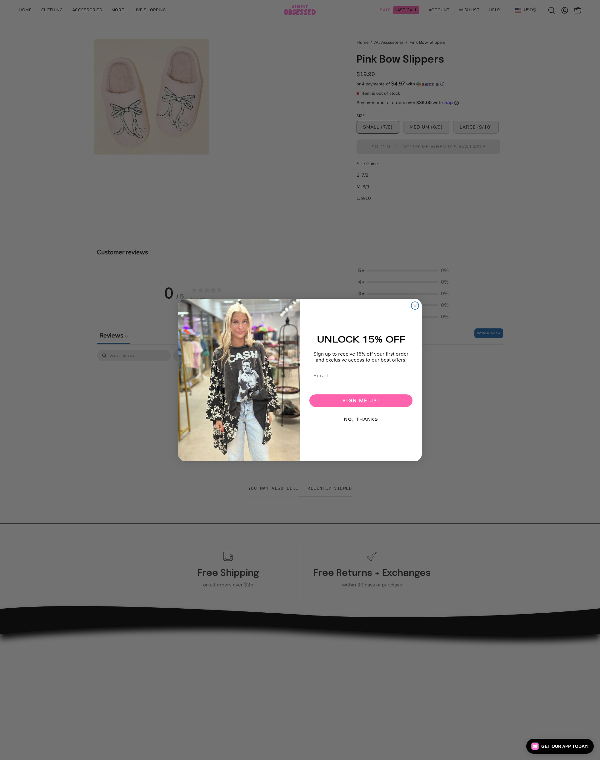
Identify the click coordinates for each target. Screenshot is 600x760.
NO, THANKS (361, 419)
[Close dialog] (415, 305)
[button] (560, 746)
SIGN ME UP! (360, 400)
